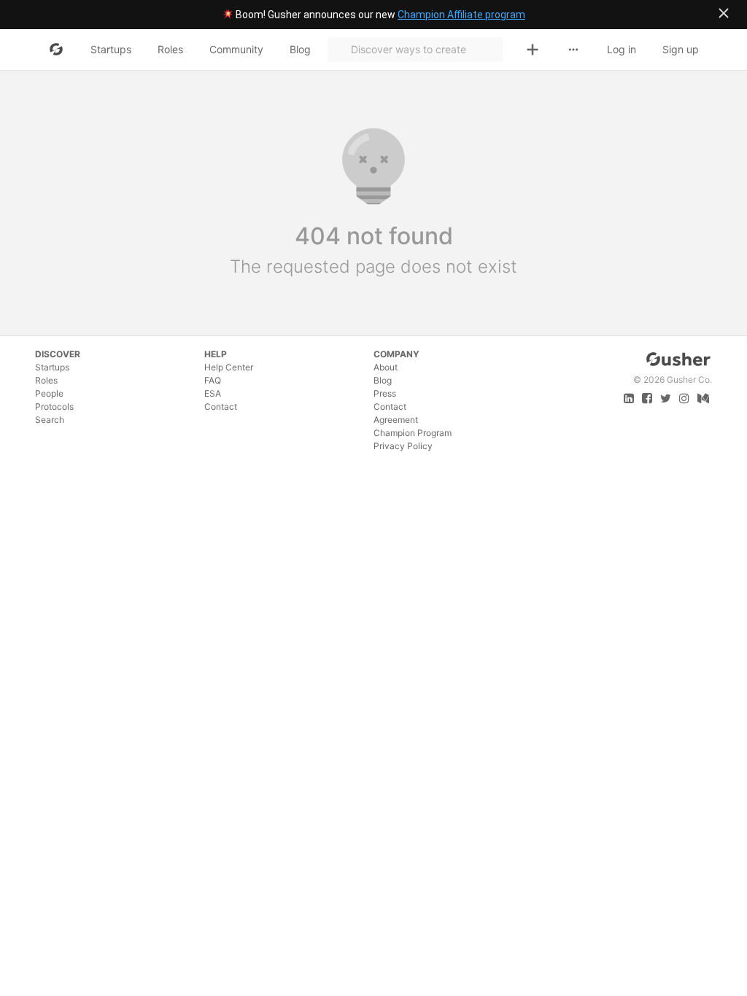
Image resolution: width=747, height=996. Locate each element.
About (386, 367)
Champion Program (413, 432)
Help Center (228, 367)
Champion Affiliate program (461, 14)
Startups (52, 367)
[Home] (56, 49)
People (49, 393)
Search (49, 419)
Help (215, 354)
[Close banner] (723, 13)
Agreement (396, 419)
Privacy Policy (403, 445)
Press (385, 393)
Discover (57, 354)
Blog (383, 380)
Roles (46, 380)
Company (396, 354)
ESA (212, 393)
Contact (220, 406)
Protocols (54, 406)
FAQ (212, 380)
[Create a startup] (532, 49)
